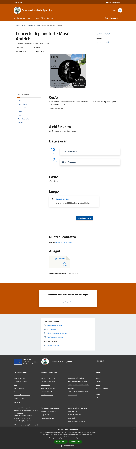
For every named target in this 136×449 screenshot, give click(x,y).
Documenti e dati (19, 398)
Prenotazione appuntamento (50, 408)
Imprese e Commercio (47, 388)
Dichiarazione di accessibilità (77, 421)
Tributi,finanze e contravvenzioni (78, 385)
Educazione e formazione (76, 378)
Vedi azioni (108, 34)
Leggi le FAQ (45, 415)
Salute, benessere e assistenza (78, 391)
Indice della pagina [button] (23, 94)
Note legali (71, 418)
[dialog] (68, 438)
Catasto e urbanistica (47, 391)
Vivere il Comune (27, 25)
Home (18, 25)
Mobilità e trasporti (47, 395)
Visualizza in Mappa (84, 218)
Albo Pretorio (72, 411)
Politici (16, 391)
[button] (68, 446)
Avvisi (98, 385)
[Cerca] (120, 10)
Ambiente (71, 388)
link (86, 438)
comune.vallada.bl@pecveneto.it (27, 425)
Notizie (98, 378)
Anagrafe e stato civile (48, 378)
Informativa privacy (74, 415)
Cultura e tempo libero (48, 381)
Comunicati (99, 381)
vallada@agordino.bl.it (25, 421)
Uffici (15, 385)
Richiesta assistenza (47, 418)
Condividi (99, 34)
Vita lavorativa (45, 385)
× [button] (134, 429)
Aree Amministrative (20, 381)
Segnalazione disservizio (48, 411)
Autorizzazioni (72, 395)
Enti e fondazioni (19, 388)
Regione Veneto (18, 2)
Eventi (38, 25)
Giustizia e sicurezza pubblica (77, 381)
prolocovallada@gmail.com (63, 242)
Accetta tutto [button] (61, 442)
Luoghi (98, 394)
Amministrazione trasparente (77, 408)
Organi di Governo (19, 378)
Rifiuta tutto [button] (75, 441)
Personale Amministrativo (22, 395)
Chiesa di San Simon (63, 199)
